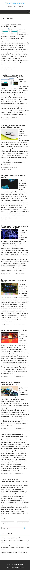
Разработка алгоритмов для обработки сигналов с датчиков (12, 76)
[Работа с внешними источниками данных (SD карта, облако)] (9, 129)
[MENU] (28, 12)
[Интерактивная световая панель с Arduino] (9, 284)
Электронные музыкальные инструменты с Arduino (15, 545)
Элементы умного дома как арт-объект (11, 538)
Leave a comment (7, 68)
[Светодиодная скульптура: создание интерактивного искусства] (9, 230)
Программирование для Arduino (9, 67)
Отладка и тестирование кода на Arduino (13, 176)
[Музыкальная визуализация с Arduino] (9, 333)
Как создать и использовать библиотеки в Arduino (11, 25)
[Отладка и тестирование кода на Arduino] (9, 180)
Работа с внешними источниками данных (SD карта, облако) (13, 126)
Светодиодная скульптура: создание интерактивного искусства (14, 227)
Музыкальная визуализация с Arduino (14, 330)
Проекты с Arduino (15, 3)
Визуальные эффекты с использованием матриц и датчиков (14, 480)
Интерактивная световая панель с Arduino (13, 281)
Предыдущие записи (8, 523)
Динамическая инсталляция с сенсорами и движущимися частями (14, 435)
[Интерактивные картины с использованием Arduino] (9, 387)
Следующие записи (22, 523)
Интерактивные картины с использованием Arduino (10, 383)
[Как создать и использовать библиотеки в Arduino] (9, 29)
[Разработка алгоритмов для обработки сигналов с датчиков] (9, 79)
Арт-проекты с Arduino (7, 273)
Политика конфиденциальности (15, 567)
